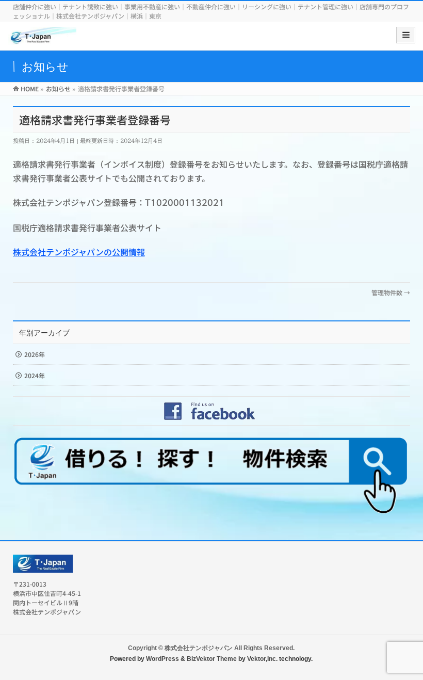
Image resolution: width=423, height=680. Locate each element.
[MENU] (405, 35)
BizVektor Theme (212, 658)
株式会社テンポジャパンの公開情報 (79, 252)
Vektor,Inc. (262, 658)
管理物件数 (390, 292)
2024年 (34, 375)
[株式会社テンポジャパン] (42, 38)
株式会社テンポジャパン (199, 648)
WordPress (162, 658)
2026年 (34, 354)
